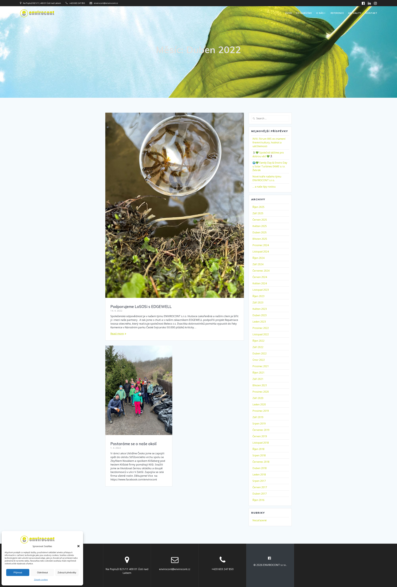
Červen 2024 (259, 277)
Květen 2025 (259, 226)
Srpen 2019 (259, 423)
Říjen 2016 (258, 500)
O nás (320, 12)
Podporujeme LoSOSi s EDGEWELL (141, 306)
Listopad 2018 (260, 442)
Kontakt (371, 12)
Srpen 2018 (259, 455)
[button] (78, 546)
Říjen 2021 (258, 372)
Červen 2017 (259, 487)
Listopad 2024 (260, 251)
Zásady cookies (41, 579)
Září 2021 (257, 379)
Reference (337, 12)
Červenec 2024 (260, 270)
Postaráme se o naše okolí (133, 443)
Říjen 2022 (258, 340)
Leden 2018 (259, 474)
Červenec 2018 (260, 461)
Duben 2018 (259, 468)
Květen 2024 (259, 283)
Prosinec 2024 (260, 245)
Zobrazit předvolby (67, 572)
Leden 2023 (259, 321)
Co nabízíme (304, 12)
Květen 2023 (259, 309)
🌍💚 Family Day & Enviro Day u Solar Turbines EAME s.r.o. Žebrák (269, 166)
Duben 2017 (259, 493)
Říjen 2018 (258, 449)
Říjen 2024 (258, 258)
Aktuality (354, 12)
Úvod (288, 12)
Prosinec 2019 (260, 411)
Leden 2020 (259, 404)
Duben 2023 (259, 315)
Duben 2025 (259, 232)
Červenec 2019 (260, 430)
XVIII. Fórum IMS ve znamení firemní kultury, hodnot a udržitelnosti (268, 142)
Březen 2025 (259, 239)
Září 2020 (257, 398)
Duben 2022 (259, 353)
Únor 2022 (258, 360)
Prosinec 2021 (260, 366)
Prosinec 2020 (260, 391)
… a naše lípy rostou (264, 186)
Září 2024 (257, 264)
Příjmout (17, 572)
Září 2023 (257, 302)
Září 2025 (257, 213)
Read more (117, 333)
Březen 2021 (259, 385)
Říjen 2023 (258, 296)
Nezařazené (259, 520)
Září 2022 (257, 347)
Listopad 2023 (260, 289)
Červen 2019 (259, 436)
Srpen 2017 (259, 481)
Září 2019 (257, 417)
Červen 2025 (259, 219)
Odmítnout (42, 572)
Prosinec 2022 (260, 328)
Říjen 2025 (258, 207)
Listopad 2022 (260, 334)
